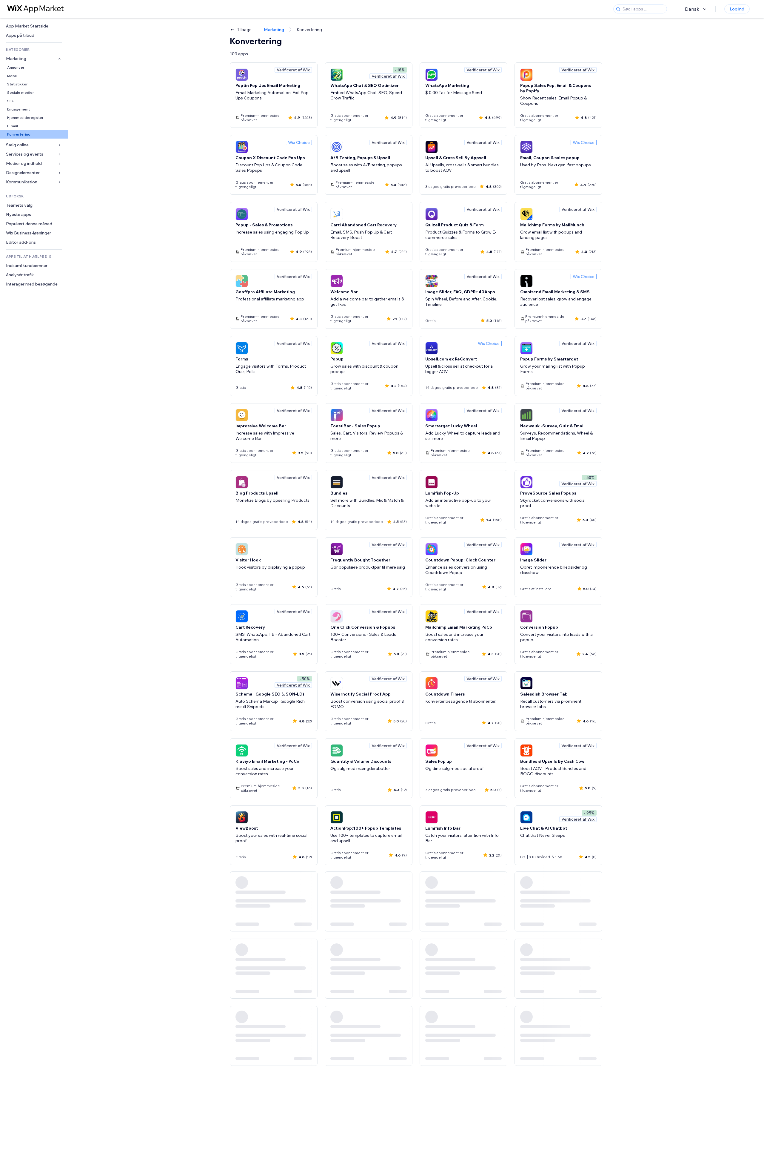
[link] (34, 26)
